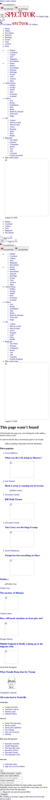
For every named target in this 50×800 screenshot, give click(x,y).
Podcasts (8, 35)
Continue (4, 794)
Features (13, 142)
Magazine (13, 59)
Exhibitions (14, 105)
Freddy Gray (5, 588)
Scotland (13, 96)
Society (12, 87)
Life (6, 118)
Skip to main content (8, 1)
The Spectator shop (12, 748)
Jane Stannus (10, 481)
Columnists (14, 144)
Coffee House (10, 83)
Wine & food (15, 125)
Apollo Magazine (11, 746)
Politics (12, 50)
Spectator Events (11, 752)
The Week (14, 140)
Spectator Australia (12, 744)
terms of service (35, 797)
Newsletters (9, 33)
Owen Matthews (11, 453)
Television (14, 114)
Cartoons (13, 153)
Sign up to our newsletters (15, 766)
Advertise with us (11, 709)
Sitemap (8, 734)
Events (7, 40)
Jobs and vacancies (12, 732)
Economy (13, 94)
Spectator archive (11, 750)
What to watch (15, 122)
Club (7, 42)
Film (11, 107)
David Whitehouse (12, 551)
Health (12, 136)
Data (11, 92)
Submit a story (10, 712)
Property (13, 129)
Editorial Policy (11, 714)
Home (7, 29)
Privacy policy (10, 725)
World (12, 90)
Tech (11, 57)
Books (12, 103)
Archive (8, 44)
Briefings (8, 37)
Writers (7, 31)
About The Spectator (13, 723)
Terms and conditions (13, 728)
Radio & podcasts (16, 112)
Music (12, 109)
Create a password (7, 780)
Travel (12, 127)
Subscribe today (11, 764)
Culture (12, 55)
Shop (7, 46)
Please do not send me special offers (16, 792)
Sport (12, 131)
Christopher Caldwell (8, 693)
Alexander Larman (12, 495)
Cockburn (13, 52)
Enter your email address (9, 776)
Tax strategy (9, 730)
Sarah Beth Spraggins (8, 667)
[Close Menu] (2, 241)
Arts (11, 101)
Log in (18, 773)
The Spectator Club (12, 755)
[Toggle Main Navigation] (2, 16)
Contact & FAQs (11, 707)
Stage (12, 116)
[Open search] (1, 238)
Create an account (7, 773)
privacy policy (5, 799)
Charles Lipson (6, 613)
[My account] (3, 20)
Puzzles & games (16, 155)
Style (12, 133)
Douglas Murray (6, 639)
